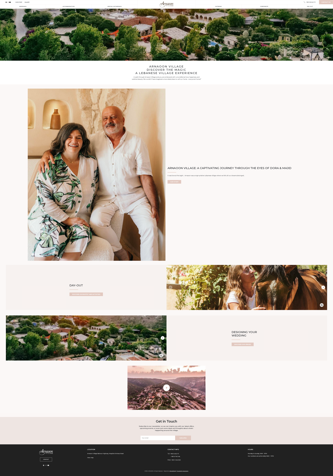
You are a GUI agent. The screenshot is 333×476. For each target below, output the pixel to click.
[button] (323, 287)
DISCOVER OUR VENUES (242, 344)
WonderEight (173, 471)
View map (90, 457)
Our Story (18, 2)
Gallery (27, 2)
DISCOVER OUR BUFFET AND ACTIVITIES (86, 294)
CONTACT (46, 459)
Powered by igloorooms (182, 471)
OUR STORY (174, 182)
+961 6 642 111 (174, 454)
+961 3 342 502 (176, 460)
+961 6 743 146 (175, 456)
